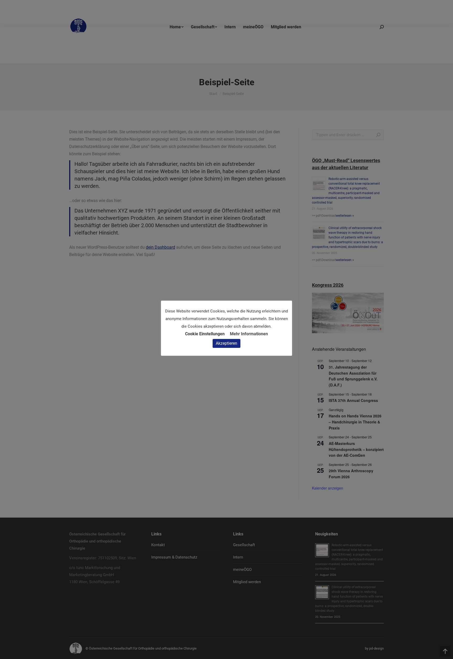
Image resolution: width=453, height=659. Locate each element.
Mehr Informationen (249, 333)
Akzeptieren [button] (226, 343)
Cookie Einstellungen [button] (205, 333)
